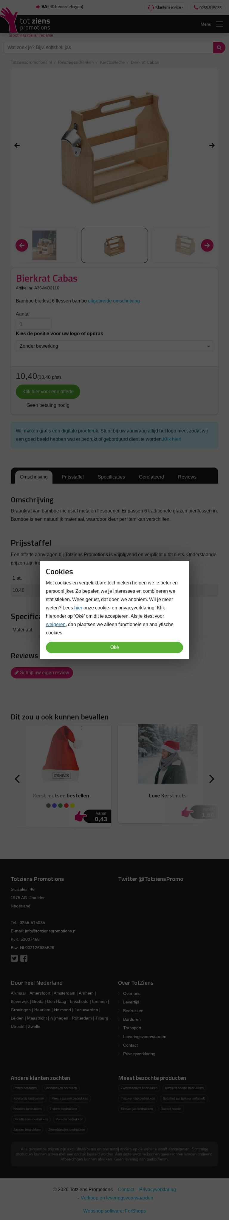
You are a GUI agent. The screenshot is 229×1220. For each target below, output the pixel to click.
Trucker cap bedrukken (138, 1098)
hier (78, 607)
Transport (132, 1027)
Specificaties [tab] (111, 476)
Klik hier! (172, 439)
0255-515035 (210, 8)
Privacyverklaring (139, 1053)
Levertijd (131, 1002)
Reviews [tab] (187, 476)
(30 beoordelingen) (62, 6)
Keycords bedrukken (28, 1098)
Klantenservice (167, 7)
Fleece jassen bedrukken (70, 1098)
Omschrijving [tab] (34, 476)
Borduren (132, 1019)
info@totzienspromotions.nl (50, 931)
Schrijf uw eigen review (44, 672)
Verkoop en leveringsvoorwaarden (117, 1197)
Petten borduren (25, 1088)
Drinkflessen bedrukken (30, 1119)
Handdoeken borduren (60, 1088)
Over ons (131, 993)
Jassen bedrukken (27, 1129)
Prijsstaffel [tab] (73, 476)
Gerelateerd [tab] (151, 476)
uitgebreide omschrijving (114, 300)
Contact (130, 1045)
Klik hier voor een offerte (48, 391)
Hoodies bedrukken (27, 1109)
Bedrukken (133, 1010)
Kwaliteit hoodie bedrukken (184, 1088)
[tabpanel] (114, 509)
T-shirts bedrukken (63, 1109)
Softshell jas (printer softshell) (184, 1098)
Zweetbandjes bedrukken (66, 1129)
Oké (114, 647)
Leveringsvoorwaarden (144, 1036)
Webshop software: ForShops (114, 1210)
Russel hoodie (171, 1109)
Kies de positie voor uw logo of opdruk (59, 333)
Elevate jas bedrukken (137, 1109)
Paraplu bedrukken (69, 1119)
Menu (206, 24)
